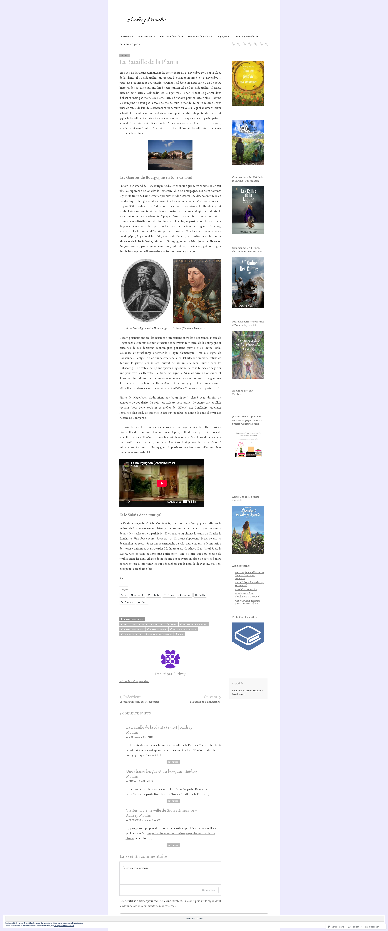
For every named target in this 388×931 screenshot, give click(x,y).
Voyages (222, 36)
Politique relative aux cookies (64, 925)
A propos (125, 36)
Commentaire (208, 890)
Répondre (173, 762)
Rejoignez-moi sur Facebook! (242, 392)
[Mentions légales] (266, 42)
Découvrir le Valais (199, 36)
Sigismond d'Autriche (160, 634)
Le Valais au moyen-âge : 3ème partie (139, 699)
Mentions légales (130, 44)
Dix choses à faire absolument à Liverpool (247, 595)
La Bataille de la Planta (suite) (205, 699)
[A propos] (232, 42)
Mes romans (145, 36)
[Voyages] (255, 42)
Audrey (125, 55)
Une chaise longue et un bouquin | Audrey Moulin (162, 773)
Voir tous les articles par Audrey (134, 681)
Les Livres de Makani (172, 36)
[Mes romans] (238, 42)
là (166, 534)
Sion (180, 634)
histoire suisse (158, 629)
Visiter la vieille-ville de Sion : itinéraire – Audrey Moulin (161, 812)
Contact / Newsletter (246, 36)
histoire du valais (133, 619)
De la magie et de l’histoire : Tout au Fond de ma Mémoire (249, 575)
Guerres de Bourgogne (195, 624)
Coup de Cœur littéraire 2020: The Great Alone (247, 602)
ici (161, 534)
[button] (146, 290)
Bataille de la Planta (135, 624)
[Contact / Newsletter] (260, 42)
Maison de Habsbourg (184, 629)
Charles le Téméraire (165, 624)
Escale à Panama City (246, 589)
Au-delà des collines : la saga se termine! (249, 584)
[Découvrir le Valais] (249, 42)
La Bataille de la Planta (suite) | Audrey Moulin (159, 729)
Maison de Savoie (133, 634)
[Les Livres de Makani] (243, 42)
